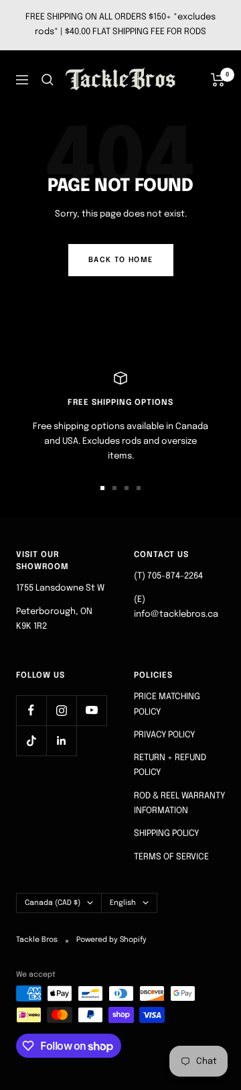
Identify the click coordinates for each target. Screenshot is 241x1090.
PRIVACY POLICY (164, 735)
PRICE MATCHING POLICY (167, 704)
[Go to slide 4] (139, 488)
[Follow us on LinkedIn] (61, 740)
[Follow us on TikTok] (31, 740)
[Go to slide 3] (127, 488)
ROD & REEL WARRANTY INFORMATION (179, 803)
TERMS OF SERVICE (171, 857)
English (123, 903)
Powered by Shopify (111, 940)
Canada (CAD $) (52, 903)
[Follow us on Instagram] (61, 710)
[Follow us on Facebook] (31, 710)
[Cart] (218, 79)
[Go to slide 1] (102, 488)
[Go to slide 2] (114, 488)
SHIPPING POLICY (166, 833)
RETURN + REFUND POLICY (170, 765)
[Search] (48, 80)
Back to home (120, 260)
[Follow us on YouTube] (91, 710)
